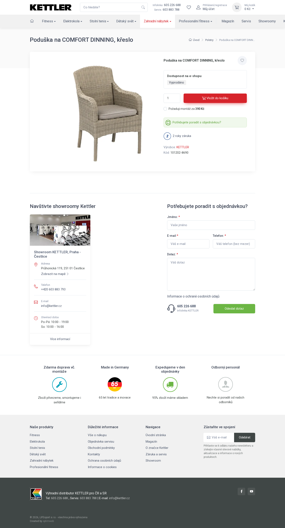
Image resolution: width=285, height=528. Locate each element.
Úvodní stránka (156, 435)
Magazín (228, 21)
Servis (246, 21)
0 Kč (250, 7)
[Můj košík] (237, 7)
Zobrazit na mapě (53, 274)
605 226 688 (167, 5)
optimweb (48, 521)
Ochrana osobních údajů (104, 460)
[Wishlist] (189, 7)
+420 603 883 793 (53, 289)
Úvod (196, 40)
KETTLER (183, 147)
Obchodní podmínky (101, 448)
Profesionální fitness (194, 21)
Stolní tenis (98, 21)
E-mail (172, 235)
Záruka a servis (156, 454)
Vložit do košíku (217, 98)
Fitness (47, 21)
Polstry (209, 40)
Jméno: (173, 217)
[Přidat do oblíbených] (242, 60)
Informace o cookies (102, 467)
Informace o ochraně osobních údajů (193, 296)
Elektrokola (71, 21)
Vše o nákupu (97, 435)
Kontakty (94, 454)
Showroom (153, 460)
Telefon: (219, 235)
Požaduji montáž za (186, 108)
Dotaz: (172, 254)
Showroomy (267, 21)
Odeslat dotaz (234, 308)
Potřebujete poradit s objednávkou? (197, 122)
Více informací (60, 339)
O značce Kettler (157, 448)
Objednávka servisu (101, 441)
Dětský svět (125, 21)
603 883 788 (171, 9)
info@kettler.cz (51, 306)
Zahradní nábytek (156, 21)
